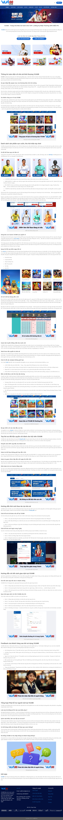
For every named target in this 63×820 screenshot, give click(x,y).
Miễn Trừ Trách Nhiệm (37, 796)
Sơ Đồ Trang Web (36, 801)
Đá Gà (40, 7)
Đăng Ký (50, 791)
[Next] (60, 15)
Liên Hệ (18, 788)
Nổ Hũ (25, 7)
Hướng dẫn (54, 7)
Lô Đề (36, 7)
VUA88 (7, 7)
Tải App (50, 802)
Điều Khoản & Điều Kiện (37, 799)
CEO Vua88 (35, 790)
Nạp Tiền (50, 796)
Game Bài (31, 7)
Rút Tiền (50, 799)
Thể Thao (13, 7)
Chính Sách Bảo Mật (36, 793)
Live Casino (20, 7)
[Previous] (3, 15)
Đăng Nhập (50, 793)
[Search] (54, 3)
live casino (16, 238)
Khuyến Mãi (46, 7)
